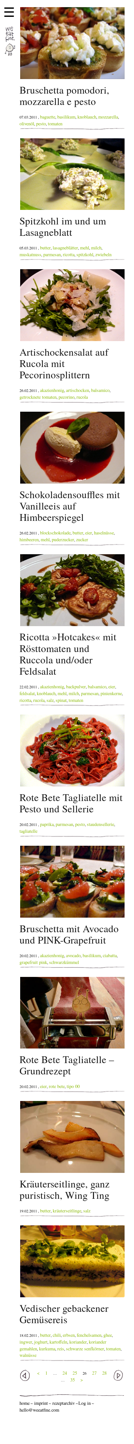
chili (57, 1335)
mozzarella (108, 117)
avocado (73, 955)
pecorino (66, 397)
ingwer (26, 1342)
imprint (41, 1403)
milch (96, 248)
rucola (82, 397)
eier (88, 533)
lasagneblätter (65, 248)
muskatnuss (30, 254)
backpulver (76, 686)
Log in (84, 1403)
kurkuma (47, 1349)
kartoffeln (58, 1342)
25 (75, 1373)
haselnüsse (104, 533)
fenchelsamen (89, 1335)
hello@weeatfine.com (39, 1410)
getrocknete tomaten (38, 397)
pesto (41, 123)
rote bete (57, 1086)
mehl (84, 248)
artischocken (77, 390)
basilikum (66, 117)
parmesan (52, 254)
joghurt (40, 1342)
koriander (78, 1342)
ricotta (68, 254)
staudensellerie (100, 824)
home (25, 1403)
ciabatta (110, 955)
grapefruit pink (33, 962)
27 (94, 1373)
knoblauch (86, 117)
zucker (82, 539)
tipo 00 (73, 1086)
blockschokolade (55, 533)
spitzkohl (84, 254)
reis (60, 1349)
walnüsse (28, 1355)
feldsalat (27, 693)
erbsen (69, 1335)
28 (104, 1373)
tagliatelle (28, 831)
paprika (47, 824)
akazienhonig (52, 390)
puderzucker (63, 539)
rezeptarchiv (63, 1403)
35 (72, 1380)
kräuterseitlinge (67, 1211)
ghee (107, 1335)
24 (64, 1373)
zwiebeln (103, 254)
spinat (61, 700)
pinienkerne (111, 693)
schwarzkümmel (64, 962)
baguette (47, 117)
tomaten (55, 123)
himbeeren (29, 539)
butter (45, 248)
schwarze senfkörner (85, 1349)
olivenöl (27, 123)
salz (50, 700)
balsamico (100, 390)
